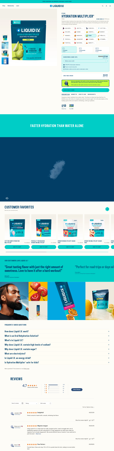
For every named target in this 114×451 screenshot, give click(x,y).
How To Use (82, 94)
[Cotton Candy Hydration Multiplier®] (17, 226)
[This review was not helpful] (92, 420)
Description (66, 94)
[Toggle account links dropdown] (106, 6)
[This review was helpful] (89, 420)
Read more (38, 433)
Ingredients (92, 94)
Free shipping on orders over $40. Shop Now (57, 1)
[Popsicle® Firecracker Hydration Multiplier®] (43, 226)
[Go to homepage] (57, 6)
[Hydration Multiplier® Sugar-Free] (70, 226)
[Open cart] (110, 6)
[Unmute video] (7, 198)
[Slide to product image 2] (5, 45)
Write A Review (76, 389)
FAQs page (26, 368)
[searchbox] (16, 403)
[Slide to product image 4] (5, 60)
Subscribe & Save (68, 90)
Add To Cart (17, 247)
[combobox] (87, 407)
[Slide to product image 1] (5, 37)
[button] (54, 385)
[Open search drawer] (102, 6)
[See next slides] (107, 209)
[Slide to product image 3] (5, 53)
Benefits (74, 94)
